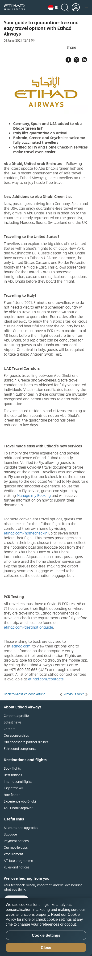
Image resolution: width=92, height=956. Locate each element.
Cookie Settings (46, 935)
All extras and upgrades (21, 827)
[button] (53, 7)
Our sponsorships (16, 735)
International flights (18, 781)
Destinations (13, 775)
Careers (9, 729)
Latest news (12, 722)
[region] (46, 927)
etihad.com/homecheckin (25, 533)
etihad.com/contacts (45, 679)
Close (46, 948)
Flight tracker (13, 788)
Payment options (16, 841)
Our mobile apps (16, 847)
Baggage (10, 834)
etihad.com (21, 646)
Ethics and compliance (20, 748)
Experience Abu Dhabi (20, 801)
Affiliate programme (18, 860)
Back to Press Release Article (24, 694)
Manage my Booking (34, 495)
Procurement (13, 854)
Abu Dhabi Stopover (18, 808)
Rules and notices (16, 867)
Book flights (12, 768)
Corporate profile (16, 715)
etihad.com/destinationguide (28, 627)
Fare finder (12, 794)
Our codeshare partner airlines (26, 742)
